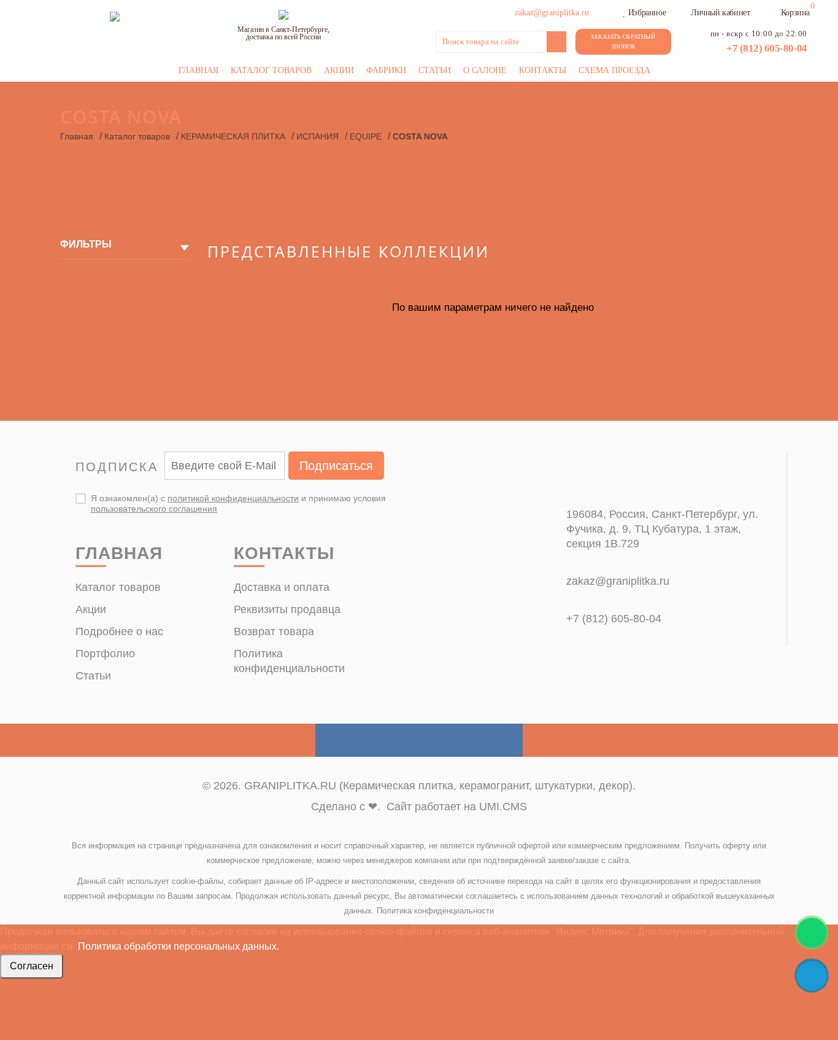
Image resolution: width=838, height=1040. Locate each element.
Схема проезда (614, 70)
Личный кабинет (720, 12)
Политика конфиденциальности (435, 910)
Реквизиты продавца (287, 609)
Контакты (542, 70)
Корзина (795, 12)
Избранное (647, 12)
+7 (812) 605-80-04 (766, 48)
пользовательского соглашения (154, 509)
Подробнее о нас (119, 631)
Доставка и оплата (281, 587)
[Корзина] (773, 11)
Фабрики (386, 70)
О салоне (485, 70)
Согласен (31, 966)
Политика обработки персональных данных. (178, 946)
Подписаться (336, 465)
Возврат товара (274, 631)
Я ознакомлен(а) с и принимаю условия (238, 503)
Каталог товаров (271, 70)
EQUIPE (366, 136)
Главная (198, 70)
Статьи (434, 70)
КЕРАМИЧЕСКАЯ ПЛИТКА (233, 136)
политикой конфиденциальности (233, 498)
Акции (339, 70)
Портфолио (105, 653)
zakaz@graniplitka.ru (617, 581)
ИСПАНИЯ (317, 136)
